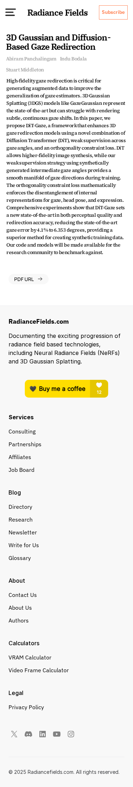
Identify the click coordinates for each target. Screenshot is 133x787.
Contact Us (23, 594)
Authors (19, 620)
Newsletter (23, 532)
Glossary (20, 557)
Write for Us (24, 545)
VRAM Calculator (30, 657)
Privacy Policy (26, 707)
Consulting (22, 431)
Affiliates (20, 456)
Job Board (21, 469)
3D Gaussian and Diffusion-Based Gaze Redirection (58, 42)
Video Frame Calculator (39, 670)
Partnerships (25, 444)
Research (21, 519)
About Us (20, 607)
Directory (20, 506)
